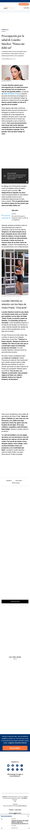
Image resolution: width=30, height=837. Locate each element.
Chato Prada (18, 480)
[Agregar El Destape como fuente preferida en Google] (15, 61)
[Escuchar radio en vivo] (2, 8)
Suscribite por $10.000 (23, 4)
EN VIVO (26, 8)
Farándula (9, 480)
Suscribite (15, 748)
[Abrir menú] (2, 4)
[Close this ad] (29, 828)
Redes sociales (16, 482)
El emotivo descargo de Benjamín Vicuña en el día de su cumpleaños (20, 218)
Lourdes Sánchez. (6, 81)
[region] (15, 23)
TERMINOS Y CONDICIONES (15, 809)
